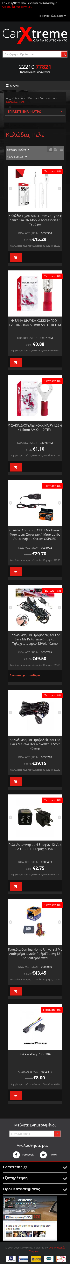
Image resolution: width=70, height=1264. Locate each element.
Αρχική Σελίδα (14, 98)
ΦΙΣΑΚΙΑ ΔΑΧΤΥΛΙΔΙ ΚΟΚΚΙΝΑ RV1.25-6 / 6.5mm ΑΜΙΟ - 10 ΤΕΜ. (35, 427)
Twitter (53, 1154)
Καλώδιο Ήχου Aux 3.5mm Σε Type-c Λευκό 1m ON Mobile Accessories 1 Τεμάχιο (35, 220)
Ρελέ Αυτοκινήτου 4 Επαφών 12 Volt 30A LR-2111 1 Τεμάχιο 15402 (35, 846)
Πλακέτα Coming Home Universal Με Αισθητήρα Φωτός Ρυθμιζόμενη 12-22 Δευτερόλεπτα (35, 953)
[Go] (57, 1134)
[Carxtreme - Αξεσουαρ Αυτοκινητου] (35, 35)
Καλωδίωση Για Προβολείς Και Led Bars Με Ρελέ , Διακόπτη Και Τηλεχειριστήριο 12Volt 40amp (35, 639)
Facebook (28, 1154)
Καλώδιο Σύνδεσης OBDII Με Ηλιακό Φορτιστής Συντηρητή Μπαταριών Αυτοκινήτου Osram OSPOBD (35, 534)
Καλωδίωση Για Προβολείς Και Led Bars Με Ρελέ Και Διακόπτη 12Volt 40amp (35, 744)
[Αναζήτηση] (64, 54)
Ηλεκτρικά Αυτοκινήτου (41, 98)
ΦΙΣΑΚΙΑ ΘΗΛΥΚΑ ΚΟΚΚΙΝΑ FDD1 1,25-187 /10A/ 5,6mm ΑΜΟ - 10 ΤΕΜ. (35, 322)
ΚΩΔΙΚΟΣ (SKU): (28, 233)
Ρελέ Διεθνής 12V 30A (35, 1054)
